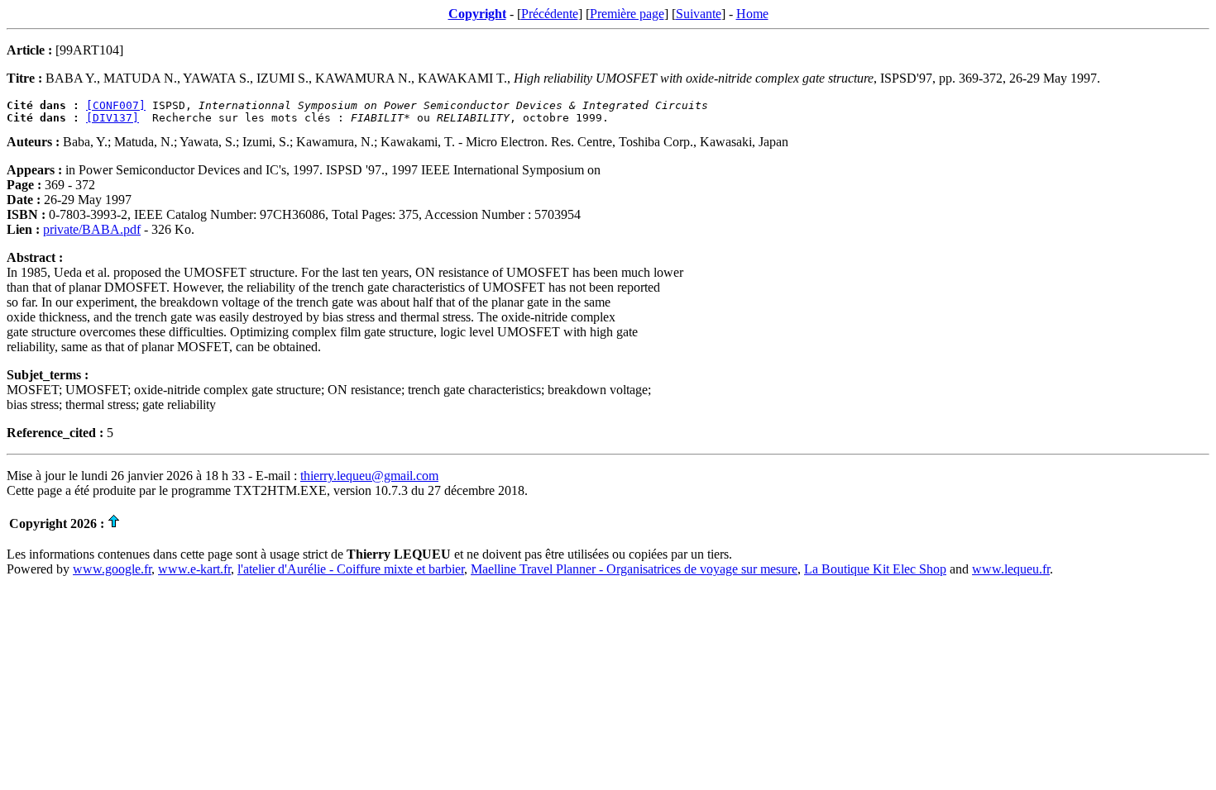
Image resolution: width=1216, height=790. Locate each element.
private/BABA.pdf (92, 229)
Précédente (549, 14)
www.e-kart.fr (194, 569)
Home (752, 14)
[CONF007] (116, 105)
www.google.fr (112, 569)
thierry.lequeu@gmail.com (369, 476)
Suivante (698, 14)
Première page (627, 14)
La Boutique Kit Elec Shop (875, 569)
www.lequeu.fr (1011, 569)
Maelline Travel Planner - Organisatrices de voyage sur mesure (634, 569)
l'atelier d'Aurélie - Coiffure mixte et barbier (350, 569)
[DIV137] (112, 118)
